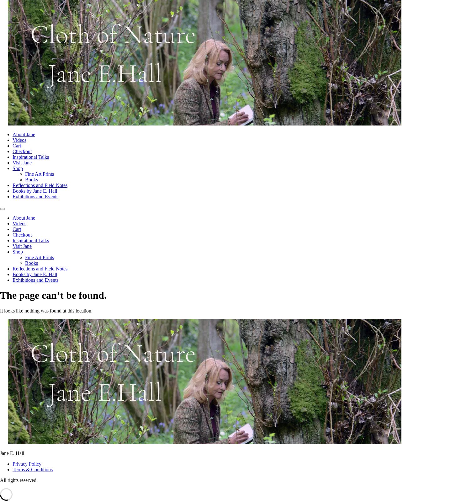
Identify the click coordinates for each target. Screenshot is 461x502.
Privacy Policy (27, 464)
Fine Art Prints (39, 174)
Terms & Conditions (33, 469)
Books (31, 179)
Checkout (22, 151)
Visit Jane (22, 162)
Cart (17, 145)
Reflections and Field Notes (40, 185)
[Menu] (2, 209)
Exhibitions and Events (35, 196)
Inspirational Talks (31, 157)
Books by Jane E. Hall (35, 191)
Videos (19, 140)
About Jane (24, 134)
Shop (18, 168)
